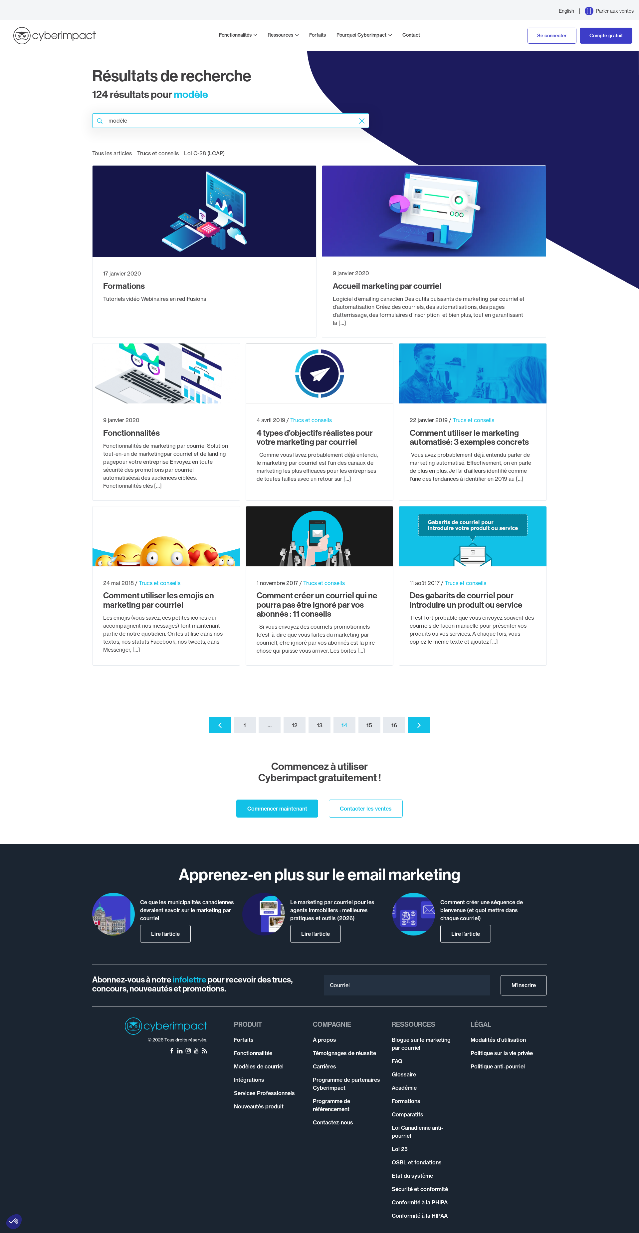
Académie (404, 1087)
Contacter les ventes (366, 808)
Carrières (324, 1066)
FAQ (397, 1061)
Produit (248, 1024)
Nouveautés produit (259, 1106)
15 (369, 725)
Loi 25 (400, 1149)
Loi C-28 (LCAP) (204, 153)
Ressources (280, 35)
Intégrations (249, 1079)
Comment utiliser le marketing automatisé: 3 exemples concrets (469, 437)
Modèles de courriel (259, 1066)
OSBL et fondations (417, 1162)
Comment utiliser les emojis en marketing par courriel (158, 600)
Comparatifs (407, 1114)
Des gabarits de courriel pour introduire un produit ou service (466, 600)
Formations (124, 286)
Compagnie (332, 1024)
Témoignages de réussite (344, 1053)
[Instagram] (188, 1051)
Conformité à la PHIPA (420, 1202)
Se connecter (552, 36)
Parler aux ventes (615, 11)
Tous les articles (112, 153)
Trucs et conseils (158, 153)
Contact (411, 35)
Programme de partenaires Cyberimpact (346, 1083)
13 (319, 725)
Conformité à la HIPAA (420, 1215)
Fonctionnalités (235, 35)
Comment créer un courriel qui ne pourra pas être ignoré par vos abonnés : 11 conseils (317, 604)
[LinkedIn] (180, 1051)
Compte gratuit (606, 36)
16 (394, 725)
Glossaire (404, 1074)
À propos (324, 1039)
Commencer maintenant (277, 808)
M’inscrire (524, 985)
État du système (412, 1175)
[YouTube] (196, 1051)
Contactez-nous (333, 1122)
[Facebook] (171, 1051)
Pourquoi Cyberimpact (361, 35)
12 (295, 725)
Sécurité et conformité (420, 1189)
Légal (481, 1024)
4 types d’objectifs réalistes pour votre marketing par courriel (315, 437)
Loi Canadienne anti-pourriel (417, 1131)
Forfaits (317, 35)
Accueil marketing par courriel (387, 286)
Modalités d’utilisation (498, 1039)
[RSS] (204, 1051)
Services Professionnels (264, 1093)
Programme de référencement (331, 1105)
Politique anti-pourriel (498, 1066)
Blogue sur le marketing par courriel (421, 1043)
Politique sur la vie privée (502, 1053)
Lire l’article (165, 933)
